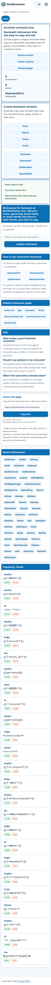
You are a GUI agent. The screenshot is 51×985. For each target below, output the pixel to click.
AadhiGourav (11, 471)
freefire (8, 574)
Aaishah (41, 551)
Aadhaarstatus (32, 483)
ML (5, 810)
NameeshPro (14, 273)
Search (6, 18)
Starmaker (30, 310)
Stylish (25, 132)
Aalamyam (10, 557)
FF (5, 606)
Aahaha (34, 502)
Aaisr (7, 545)
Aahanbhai (10, 508)
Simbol (7, 716)
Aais (17, 551)
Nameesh (25, 154)
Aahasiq (36, 508)
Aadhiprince (10, 490)
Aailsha (8, 526)
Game (25, 139)
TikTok (41, 310)
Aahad (39, 490)
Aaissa (7, 551)
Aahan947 (9, 502)
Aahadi (22, 502)
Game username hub (13, 316)
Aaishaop (28, 551)
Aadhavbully (28, 471)
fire (6, 653)
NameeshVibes (37, 279)
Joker (6, 684)
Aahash (24, 508)
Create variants (26, 61)
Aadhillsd (19, 465)
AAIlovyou (21, 526)
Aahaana (20, 514)
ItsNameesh (25, 167)
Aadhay (34, 459)
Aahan (7, 514)
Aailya (20, 520)
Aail (29, 520)
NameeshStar (37, 273)
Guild (7, 889)
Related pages (25, 68)
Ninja (7, 779)
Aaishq (42, 532)
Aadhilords (10, 477)
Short (25, 126)
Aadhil (22, 459)
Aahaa (7, 496)
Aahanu (31, 496)
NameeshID (25, 173)
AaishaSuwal (20, 545)
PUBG (7, 637)
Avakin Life (9, 310)
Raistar (8, 905)
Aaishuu (36, 539)
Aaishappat (22, 539)
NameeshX (25, 160)
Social (25, 145)
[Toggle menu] (46, 4)
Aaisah (8, 539)
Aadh (7, 465)
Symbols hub (10, 323)
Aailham (33, 514)
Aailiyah (8, 520)
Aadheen (32, 465)
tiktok (7, 747)
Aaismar (8, 532)
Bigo (20, 310)
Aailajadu (40, 520)
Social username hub (35, 316)
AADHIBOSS (37, 477)
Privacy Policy (23, 981)
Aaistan (35, 545)
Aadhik (23, 477)
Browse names (25, 55)
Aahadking (27, 490)
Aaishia (31, 532)
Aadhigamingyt (12, 483)
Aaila (33, 526)
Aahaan (19, 496)
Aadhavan (9, 459)
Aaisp (20, 532)
